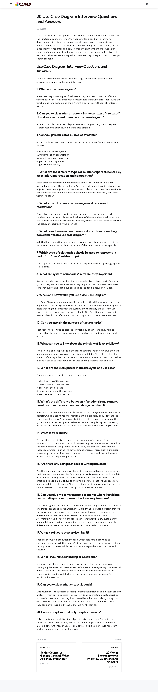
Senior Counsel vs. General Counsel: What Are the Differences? (54, 655)
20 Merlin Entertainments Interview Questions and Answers (102, 657)
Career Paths (45, 647)
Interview (114, 647)
